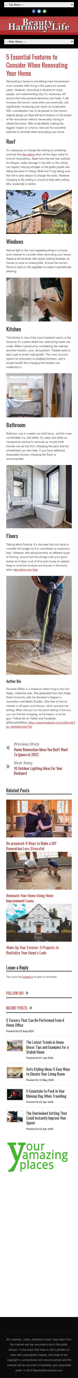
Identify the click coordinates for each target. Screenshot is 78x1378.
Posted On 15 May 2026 (40, 1080)
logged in (27, 977)
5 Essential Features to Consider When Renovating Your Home (37, 65)
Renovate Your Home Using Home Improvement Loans (29, 897)
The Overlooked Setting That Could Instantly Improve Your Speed (46, 1118)
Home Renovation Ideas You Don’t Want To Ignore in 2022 (41, 752)
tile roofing (28, 154)
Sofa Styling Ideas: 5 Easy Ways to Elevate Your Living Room (48, 1071)
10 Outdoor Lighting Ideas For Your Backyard (38, 771)
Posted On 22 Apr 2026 (39, 1102)
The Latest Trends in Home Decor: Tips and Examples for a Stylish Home (47, 1047)
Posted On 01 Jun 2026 (39, 1058)
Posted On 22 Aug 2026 (20, 1031)
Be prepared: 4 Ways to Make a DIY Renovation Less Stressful (31, 845)
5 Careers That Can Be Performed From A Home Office (35, 1022)
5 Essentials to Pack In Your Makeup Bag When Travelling (46, 1093)
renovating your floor (25, 570)
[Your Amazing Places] (39, 1172)
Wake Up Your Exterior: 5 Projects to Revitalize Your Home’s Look (32, 949)
